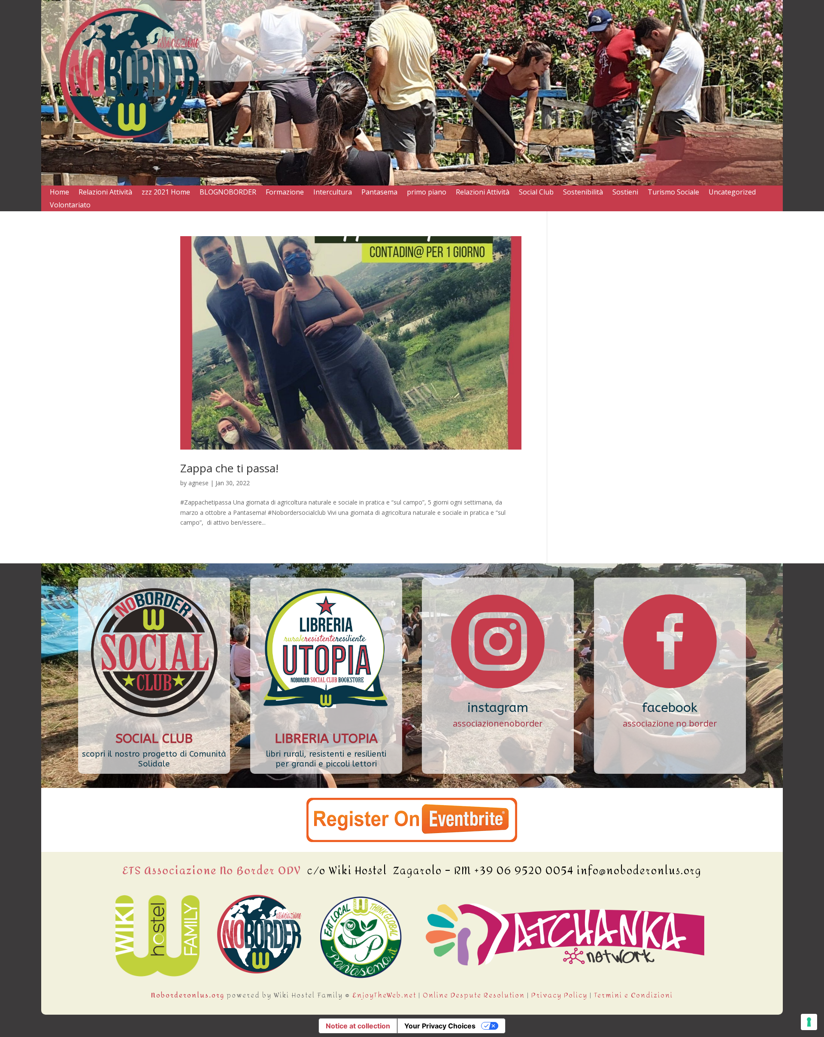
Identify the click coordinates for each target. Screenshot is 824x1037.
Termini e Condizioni (633, 995)
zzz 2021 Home (166, 193)
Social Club (536, 193)
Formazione (285, 193)
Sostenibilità (583, 193)
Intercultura (332, 193)
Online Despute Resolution (474, 995)
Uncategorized (732, 193)
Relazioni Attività (105, 193)
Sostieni (625, 193)
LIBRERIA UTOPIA (326, 738)
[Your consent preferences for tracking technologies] (809, 1022)
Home (59, 193)
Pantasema (379, 193)
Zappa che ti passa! (229, 468)
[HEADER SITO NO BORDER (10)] (412, 183)
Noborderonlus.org (187, 995)
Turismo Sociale (673, 193)
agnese (198, 483)
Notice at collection (358, 1026)
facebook (669, 707)
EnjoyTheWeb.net (384, 995)
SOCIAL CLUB (154, 738)
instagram (497, 707)
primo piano (426, 193)
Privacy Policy (559, 995)
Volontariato (70, 206)
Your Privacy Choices (440, 1026)
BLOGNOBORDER (228, 193)
